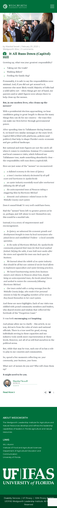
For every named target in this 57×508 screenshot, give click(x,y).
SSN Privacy (40, 498)
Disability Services (12, 498)
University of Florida (11, 457)
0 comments (27, 49)
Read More (8, 392)
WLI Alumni (8, 444)
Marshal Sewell (12, 46)
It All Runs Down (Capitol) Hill (26, 55)
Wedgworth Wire (11, 49)
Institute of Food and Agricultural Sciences (22, 448)
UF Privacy (27, 498)
